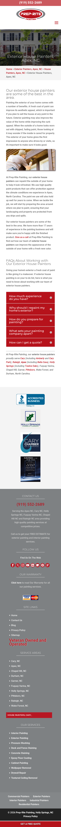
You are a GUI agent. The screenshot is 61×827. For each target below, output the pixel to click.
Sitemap (15, 635)
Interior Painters (18, 800)
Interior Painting (19, 733)
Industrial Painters (39, 800)
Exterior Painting (19, 738)
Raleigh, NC (17, 700)
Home (14, 615)
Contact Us (16, 620)
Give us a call (22, 237)
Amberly (40, 358)
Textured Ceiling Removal (24, 778)
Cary (22, 358)
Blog (13, 625)
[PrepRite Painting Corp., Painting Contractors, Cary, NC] (30, 400)
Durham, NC (17, 676)
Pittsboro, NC (18, 696)
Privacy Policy (18, 630)
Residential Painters (29, 804)
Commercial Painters (18, 796)
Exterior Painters (41, 796)
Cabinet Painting (19, 763)
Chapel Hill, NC (18, 671)
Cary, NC (15, 661)
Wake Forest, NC (19, 705)
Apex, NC (16, 666)
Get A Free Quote (31, 824)
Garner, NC (16, 681)
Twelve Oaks (31, 366)
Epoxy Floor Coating (21, 758)
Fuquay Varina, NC (20, 686)
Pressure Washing (20, 743)
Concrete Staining (20, 753)
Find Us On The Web (30, 557)
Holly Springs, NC (20, 691)
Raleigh (16, 362)
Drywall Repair (18, 772)
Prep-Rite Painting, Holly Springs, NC (34, 812)
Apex (23, 362)
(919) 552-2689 (30, 504)
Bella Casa (42, 362)
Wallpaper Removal (21, 768)
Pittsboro (30, 369)
